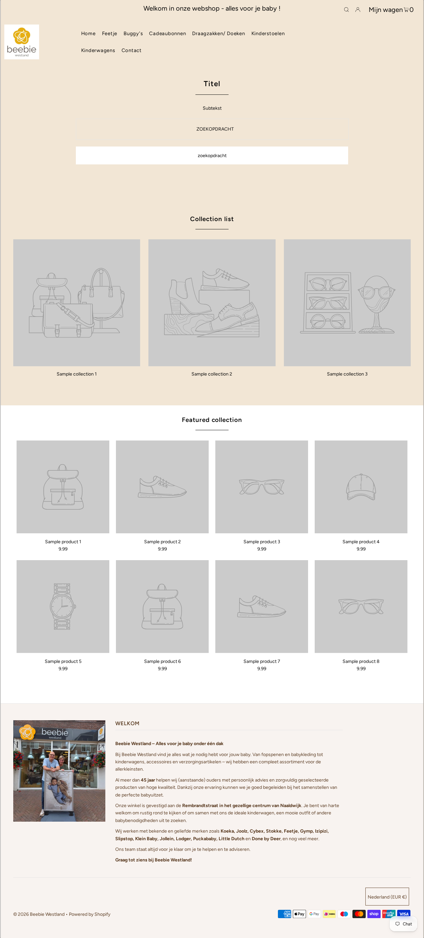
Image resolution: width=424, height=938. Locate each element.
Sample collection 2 (211, 374)
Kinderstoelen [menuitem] (268, 33)
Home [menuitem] (88, 33)
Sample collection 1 (77, 374)
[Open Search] (346, 9)
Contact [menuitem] (132, 50)
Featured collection (212, 420)
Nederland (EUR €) (387, 897)
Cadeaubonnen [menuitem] (167, 33)
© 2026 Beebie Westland (39, 914)
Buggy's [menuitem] (133, 33)
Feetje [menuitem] (110, 33)
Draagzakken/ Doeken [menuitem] (218, 33)
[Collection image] (76, 364)
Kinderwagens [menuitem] (98, 50)
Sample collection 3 (347, 374)
